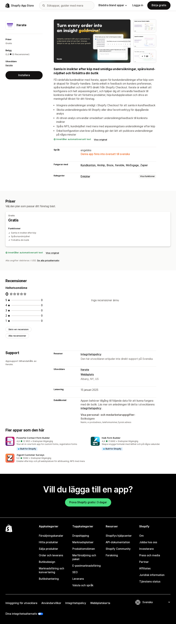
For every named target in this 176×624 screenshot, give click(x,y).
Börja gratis (159, 5)
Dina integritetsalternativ (21, 613)
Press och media (149, 555)
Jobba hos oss (148, 542)
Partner (144, 562)
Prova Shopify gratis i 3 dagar (88, 502)
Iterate (9, 65)
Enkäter (85, 176)
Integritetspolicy (91, 354)
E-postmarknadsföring (86, 565)
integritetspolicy (91, 408)
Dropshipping (80, 535)
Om (141, 535)
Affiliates (145, 568)
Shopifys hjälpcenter (119, 535)
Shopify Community (118, 548)
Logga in (137, 5)
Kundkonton (88, 165)
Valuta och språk (82, 585)
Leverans (78, 578)
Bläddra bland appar (111, 5)
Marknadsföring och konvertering (51, 570)
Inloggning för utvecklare (21, 603)
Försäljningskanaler (51, 535)
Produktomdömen (83, 548)
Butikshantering (49, 578)
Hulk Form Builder (111, 437)
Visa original (100, 139)
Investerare (146, 548)
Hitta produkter (48, 542)
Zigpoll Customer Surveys (30, 454)
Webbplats (87, 374)
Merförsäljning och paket (84, 557)
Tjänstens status (149, 581)
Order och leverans (51, 555)
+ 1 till (145, 56)
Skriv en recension (18, 329)
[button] (45, 444)
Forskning (112, 555)
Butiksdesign (47, 562)
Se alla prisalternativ (48, 260)
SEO (75, 572)
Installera (24, 75)
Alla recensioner (17, 335)
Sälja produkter (48, 548)
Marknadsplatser (83, 542)
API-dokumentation (118, 542)
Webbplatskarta (100, 603)
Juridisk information (151, 575)
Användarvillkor (51, 603)
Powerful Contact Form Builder (33, 437)
